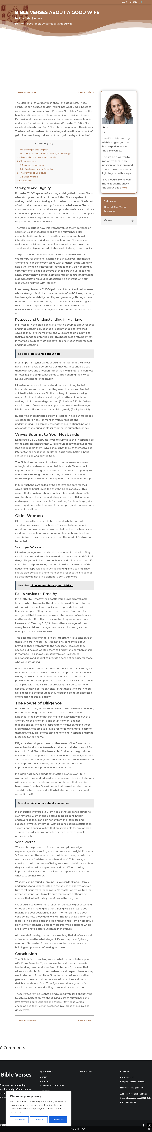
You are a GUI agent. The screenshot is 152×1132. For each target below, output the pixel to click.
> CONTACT (45, 1081)
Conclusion (24, 180)
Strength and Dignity (34, 149)
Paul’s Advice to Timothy (36, 169)
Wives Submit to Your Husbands (36, 157)
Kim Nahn (25, 18)
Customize (19, 1119)
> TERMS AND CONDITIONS (52, 1085)
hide (50, 143)
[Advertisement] (76, 64)
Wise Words (29, 176)
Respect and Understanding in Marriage (45, 153)
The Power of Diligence (31, 172)
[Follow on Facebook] (143, 1125)
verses (134, 2)
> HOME (43, 1077)
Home (124, 2)
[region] (38, 1108)
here (125, 187)
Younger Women (32, 165)
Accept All (58, 1119)
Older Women (26, 161)
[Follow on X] (149, 1125)
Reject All (39, 1119)
